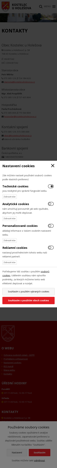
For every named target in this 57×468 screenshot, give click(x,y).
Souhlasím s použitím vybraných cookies (28, 291)
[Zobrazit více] (9, 197)
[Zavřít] (53, 166)
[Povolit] (51, 204)
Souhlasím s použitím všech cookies (28, 300)
